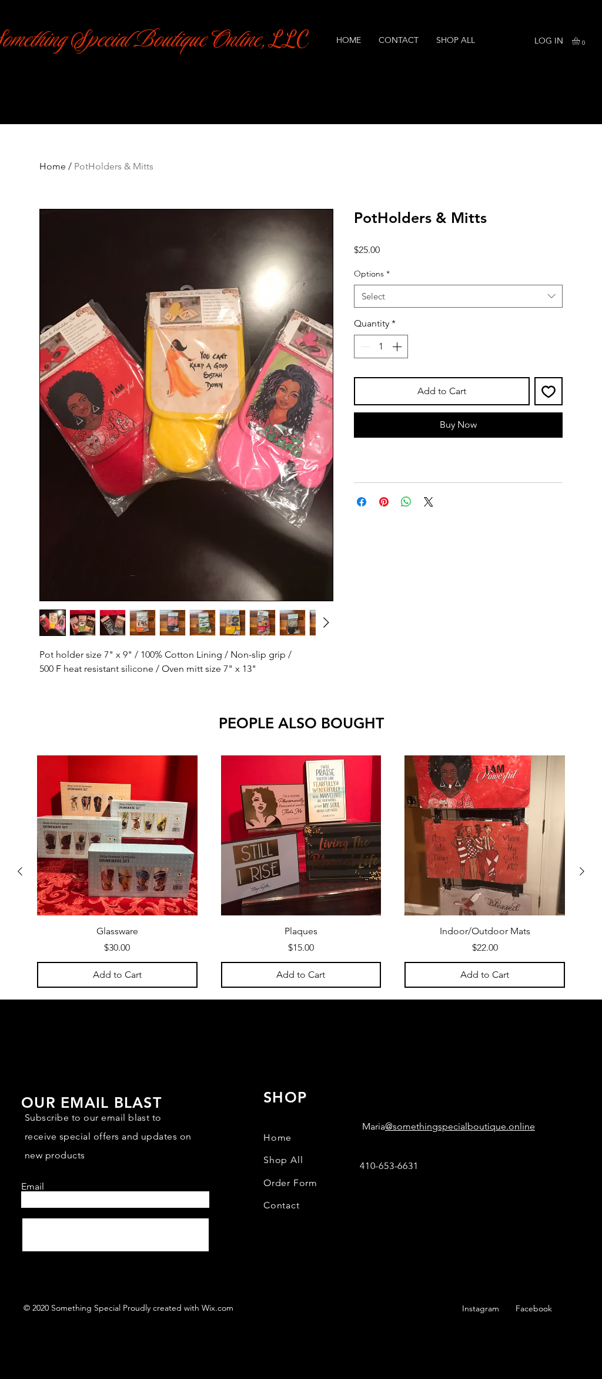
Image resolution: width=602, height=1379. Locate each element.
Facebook (534, 1308)
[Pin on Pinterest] (384, 502)
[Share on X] (429, 502)
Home (52, 166)
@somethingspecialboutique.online (460, 1126)
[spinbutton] (381, 346)
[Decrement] (364, 346)
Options (372, 273)
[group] (301, 871)
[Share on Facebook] (361, 502)
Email (32, 1186)
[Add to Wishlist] (548, 391)
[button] (580, 41)
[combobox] (458, 296)
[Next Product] (582, 871)
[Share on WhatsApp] (406, 502)
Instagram (480, 1308)
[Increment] (398, 346)
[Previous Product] (20, 871)
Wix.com (217, 1308)
